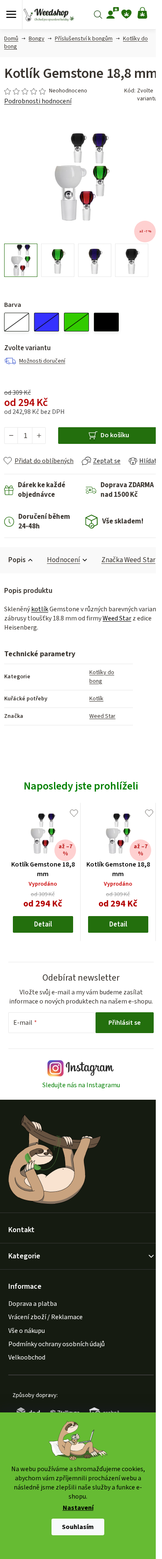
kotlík (39, 609)
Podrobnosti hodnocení (37, 101)
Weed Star (117, 618)
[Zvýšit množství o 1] (38, 435)
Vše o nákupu (26, 1330)
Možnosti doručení (42, 361)
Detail (43, 924)
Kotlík (96, 699)
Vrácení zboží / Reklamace (45, 1317)
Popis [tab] (17, 560)
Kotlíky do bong (101, 676)
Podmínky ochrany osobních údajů (56, 1344)
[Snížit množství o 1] (11, 435)
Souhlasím (78, 1527)
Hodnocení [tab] (63, 560)
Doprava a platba (32, 1303)
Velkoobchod (26, 1357)
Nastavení (78, 1508)
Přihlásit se (124, 1022)
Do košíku (115, 435)
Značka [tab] (128, 560)
